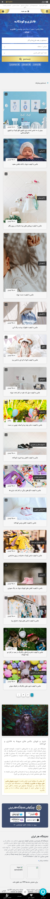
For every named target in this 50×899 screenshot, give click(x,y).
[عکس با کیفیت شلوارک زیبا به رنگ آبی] (25, 316)
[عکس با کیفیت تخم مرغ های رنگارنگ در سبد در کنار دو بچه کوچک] (25, 642)
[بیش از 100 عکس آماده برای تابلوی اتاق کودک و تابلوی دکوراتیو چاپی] (25, 113)
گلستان (41, 314)
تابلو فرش (25, 64)
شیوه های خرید (43, 5)
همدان (41, 264)
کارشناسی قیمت (7, 5)
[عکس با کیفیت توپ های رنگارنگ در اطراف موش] (25, 675)
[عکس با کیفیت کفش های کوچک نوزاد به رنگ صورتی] (25, 577)
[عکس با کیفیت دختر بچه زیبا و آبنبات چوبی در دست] (25, 414)
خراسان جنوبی (38, 510)
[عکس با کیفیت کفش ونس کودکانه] (25, 512)
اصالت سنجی (15, 5)
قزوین (41, 640)
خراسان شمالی (38, 477)
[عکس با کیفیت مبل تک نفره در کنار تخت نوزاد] (25, 381)
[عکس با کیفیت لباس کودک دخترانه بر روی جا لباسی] (25, 544)
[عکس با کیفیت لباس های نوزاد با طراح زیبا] (25, 609)
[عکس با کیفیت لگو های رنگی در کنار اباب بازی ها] (25, 479)
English (10, 2)
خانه (42, 29)
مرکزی (41, 151)
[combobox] (25, 47)
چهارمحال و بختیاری (37, 445)
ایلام (42, 608)
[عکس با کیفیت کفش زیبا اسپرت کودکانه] (25, 446)
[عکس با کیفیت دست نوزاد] (25, 265)
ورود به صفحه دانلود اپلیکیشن (26, 825)
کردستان (40, 198)
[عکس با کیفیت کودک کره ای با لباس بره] (25, 349)
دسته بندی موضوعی (23, 29)
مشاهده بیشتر (44, 861)
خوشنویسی (13, 64)
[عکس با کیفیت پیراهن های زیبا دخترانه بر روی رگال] (25, 200)
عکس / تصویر (35, 29)
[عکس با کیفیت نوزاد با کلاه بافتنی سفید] (25, 153)
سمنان (41, 575)
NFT (25, 7)
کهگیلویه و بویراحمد (37, 542)
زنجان (41, 412)
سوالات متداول (24, 5)
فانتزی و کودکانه (25, 21)
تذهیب (35, 64)
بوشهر (41, 380)
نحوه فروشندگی (34, 5)
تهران (41, 111)
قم (42, 347)
